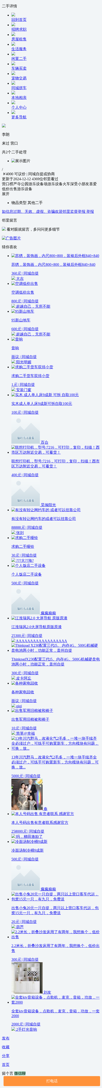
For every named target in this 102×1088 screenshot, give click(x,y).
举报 (90, 211)
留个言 (8, 1073)
